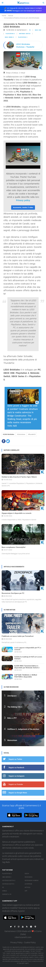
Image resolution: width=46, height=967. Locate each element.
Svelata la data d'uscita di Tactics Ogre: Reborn (19, 477)
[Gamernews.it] (23, 3)
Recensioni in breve (31, 880)
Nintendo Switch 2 (8, 880)
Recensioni (28, 877)
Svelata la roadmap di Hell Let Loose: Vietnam (28, 658)
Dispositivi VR (6, 894)
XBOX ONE (38, 30)
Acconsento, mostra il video (23, 207)
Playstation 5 (22, 37)
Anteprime (28, 884)
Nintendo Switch (24, 33)
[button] (4, 441)
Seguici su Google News (18, 793)
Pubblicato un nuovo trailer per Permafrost (17, 636)
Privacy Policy (16, 942)
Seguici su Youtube (16, 784)
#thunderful (32, 434)
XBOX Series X (9, 37)
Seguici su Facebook (16, 768)
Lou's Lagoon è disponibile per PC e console (27, 649)
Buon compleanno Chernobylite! (13, 547)
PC (30, 30)
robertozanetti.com (23, 937)
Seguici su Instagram (16, 776)
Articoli (27, 887)
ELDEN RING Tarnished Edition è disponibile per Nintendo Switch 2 (26, 667)
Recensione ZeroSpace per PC (13, 593)
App (26, 891)
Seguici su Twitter (15, 759)
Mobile (4, 891)
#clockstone (21, 434)
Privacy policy (23, 200)
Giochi (27, 873)
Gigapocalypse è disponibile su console (16, 513)
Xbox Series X (6, 877)
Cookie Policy (30, 942)
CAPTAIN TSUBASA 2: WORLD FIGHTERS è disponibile (25, 676)
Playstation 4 (10, 33)
